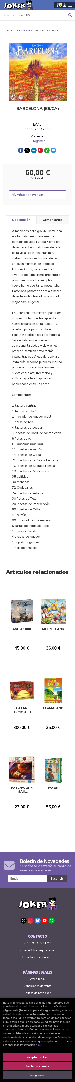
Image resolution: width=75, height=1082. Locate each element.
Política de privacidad (37, 993)
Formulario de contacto (37, 957)
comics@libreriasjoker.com (37, 950)
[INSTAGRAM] (31, 921)
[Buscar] (70, 15)
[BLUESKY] (38, 921)
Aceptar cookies (37, 1057)
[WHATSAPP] (52, 921)
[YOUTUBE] (45, 921)
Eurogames (25, 30)
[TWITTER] (24, 921)
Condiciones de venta (37, 986)
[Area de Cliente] (64, 5)
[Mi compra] (58, 5)
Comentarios (53, 220)
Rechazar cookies (37, 1066)
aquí (38, 1045)
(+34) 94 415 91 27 (37, 943)
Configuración (37, 1075)
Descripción (21, 220)
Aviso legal (37, 979)
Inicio (9, 30)
